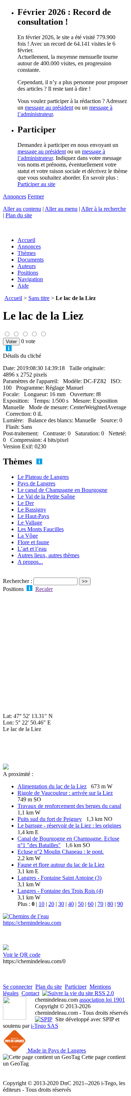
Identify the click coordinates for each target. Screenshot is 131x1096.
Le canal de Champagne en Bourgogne (62, 490)
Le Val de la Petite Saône (46, 496)
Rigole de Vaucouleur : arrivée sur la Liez (65, 793)
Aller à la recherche (103, 209)
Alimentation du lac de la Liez (52, 786)
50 (81, 904)
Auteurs (26, 266)
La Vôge (27, 536)
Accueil (26, 240)
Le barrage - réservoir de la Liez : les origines (69, 825)
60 (91, 904)
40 (71, 904)
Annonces (14, 196)
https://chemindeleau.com (32, 923)
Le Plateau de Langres (43, 477)
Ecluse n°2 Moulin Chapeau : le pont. (60, 852)
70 (100, 904)
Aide (23, 286)
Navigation (30, 279)
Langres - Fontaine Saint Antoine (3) (59, 878)
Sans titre (38, 298)
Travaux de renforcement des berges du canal (69, 806)
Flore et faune (33, 542)
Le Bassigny (31, 509)
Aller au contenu (22, 209)
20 (51, 904)
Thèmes (26, 253)
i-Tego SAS (44, 1026)
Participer (76, 987)
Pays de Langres (36, 483)
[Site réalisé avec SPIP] (43, 1019)
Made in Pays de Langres (56, 1050)
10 (41, 904)
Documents (30, 259)
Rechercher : (17, 581)
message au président (49, 107)
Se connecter (17, 987)
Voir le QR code (21, 955)
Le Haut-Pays (33, 516)
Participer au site (36, 184)
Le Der (25, 503)
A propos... (30, 562)
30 (61, 904)
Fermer (36, 196)
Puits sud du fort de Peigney (49, 819)
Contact (30, 993)
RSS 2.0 (103, 993)
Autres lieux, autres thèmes (48, 555)
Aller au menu (61, 209)
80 (110, 904)
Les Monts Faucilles (40, 529)
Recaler (44, 589)
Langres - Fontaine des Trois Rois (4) (60, 891)
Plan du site (18, 215)
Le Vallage (29, 523)
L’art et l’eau (32, 549)
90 (120, 904)
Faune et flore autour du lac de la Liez (60, 865)
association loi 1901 (102, 1000)
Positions (27, 273)
